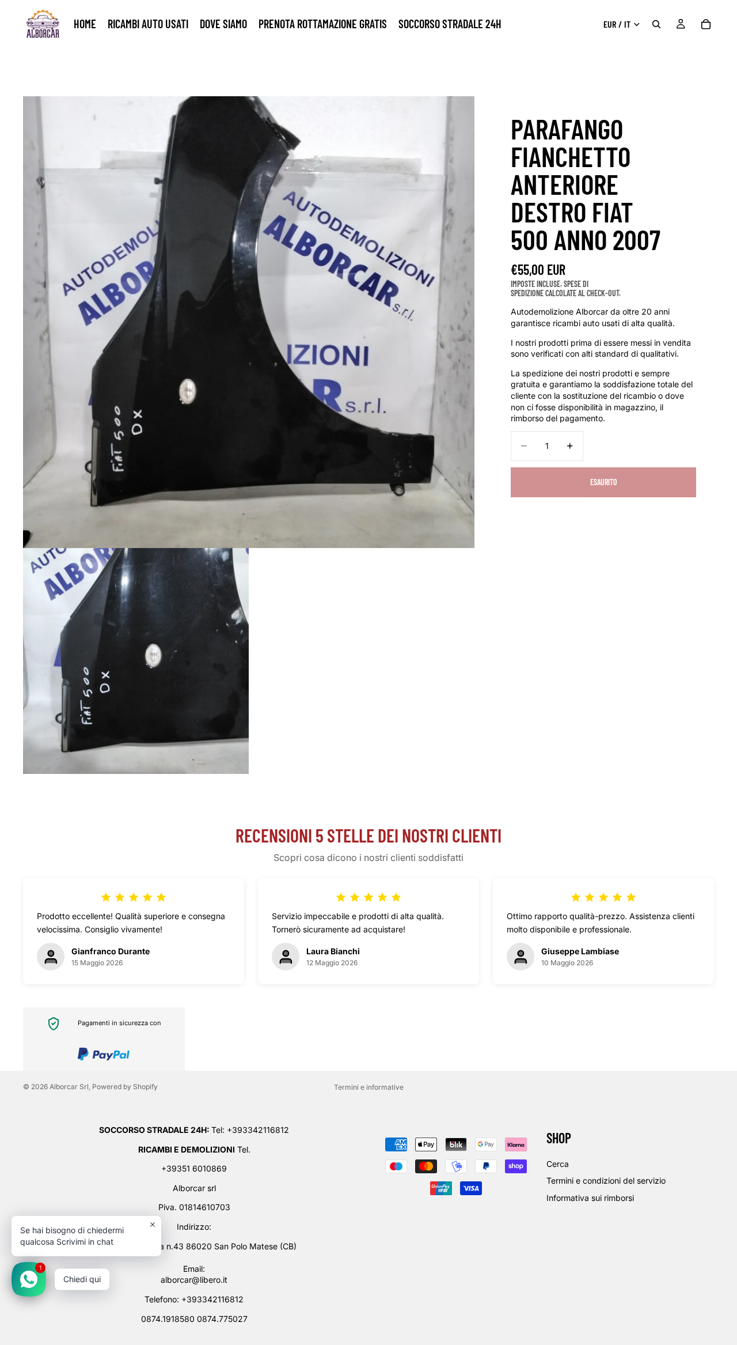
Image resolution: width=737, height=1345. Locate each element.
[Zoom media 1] (248, 322)
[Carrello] (706, 24)
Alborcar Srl (69, 1086)
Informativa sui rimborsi (590, 1198)
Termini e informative (369, 1087)
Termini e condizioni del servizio (606, 1180)
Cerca (557, 1164)
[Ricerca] (656, 24)
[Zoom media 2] (136, 661)
